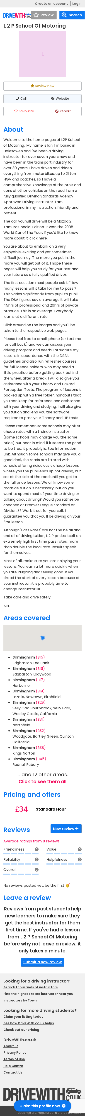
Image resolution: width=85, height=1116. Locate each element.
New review (63, 828)
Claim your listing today (23, 1016)
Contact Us (12, 1072)
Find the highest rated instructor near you (38, 994)
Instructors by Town (20, 1000)
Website (62, 98)
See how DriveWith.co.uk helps (28, 1023)
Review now (44, 86)
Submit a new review (42, 962)
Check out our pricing (21, 1029)
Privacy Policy (14, 1052)
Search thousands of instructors (30, 987)
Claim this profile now (40, 1106)
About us (10, 1046)
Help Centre (13, 1066)
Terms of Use (14, 1059)
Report (65, 111)
